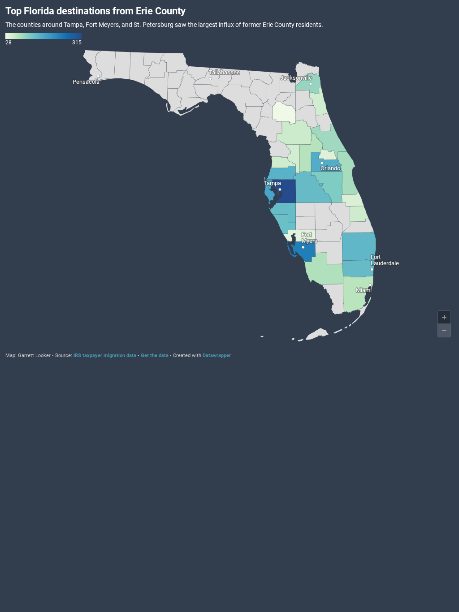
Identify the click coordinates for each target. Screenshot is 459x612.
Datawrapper (217, 355)
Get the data (155, 355)
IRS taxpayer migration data (105, 355)
